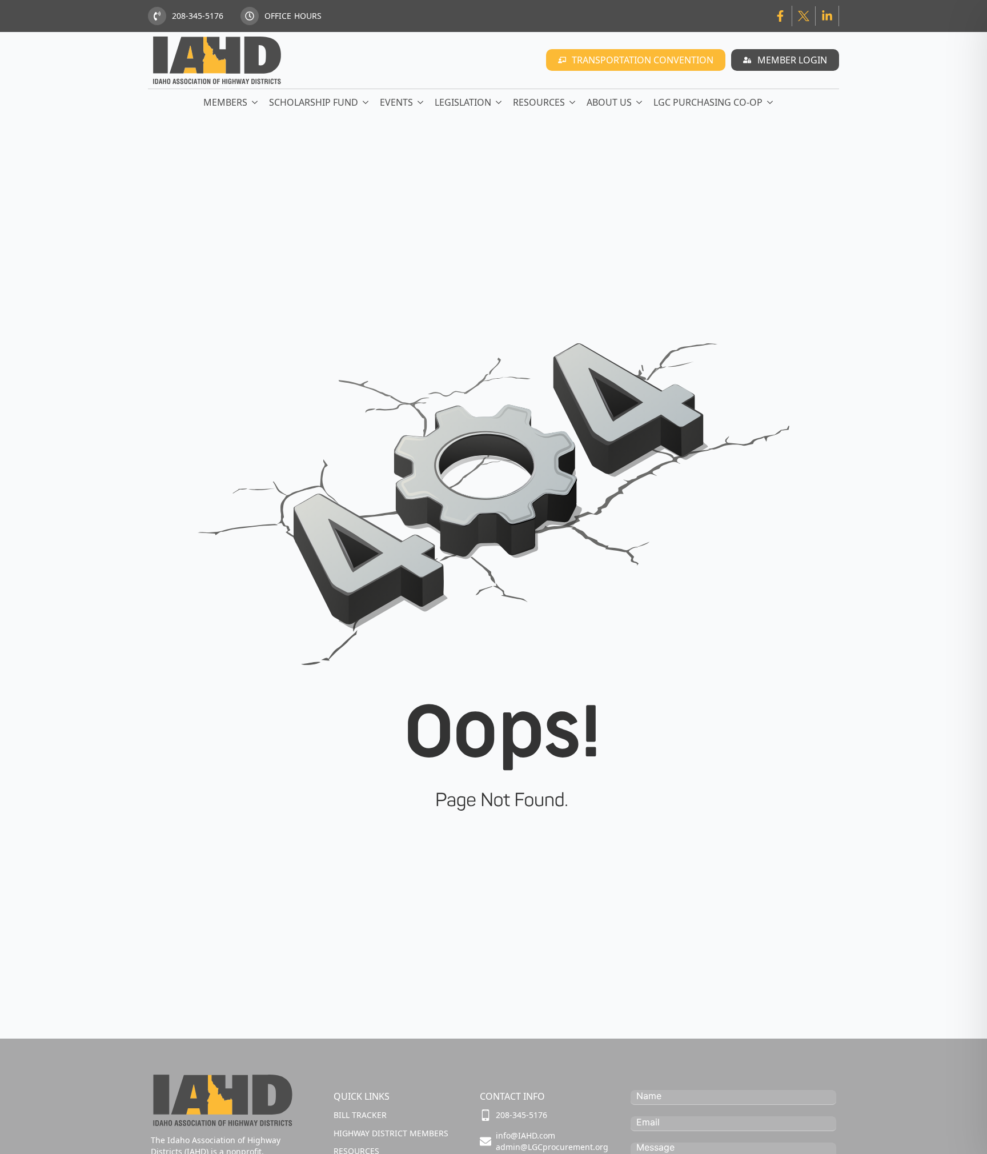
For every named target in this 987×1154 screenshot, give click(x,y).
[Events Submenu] (421, 102)
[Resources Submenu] (573, 102)
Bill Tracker (360, 1114)
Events (396, 102)
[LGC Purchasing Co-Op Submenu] (771, 102)
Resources (539, 102)
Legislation (463, 102)
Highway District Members (391, 1133)
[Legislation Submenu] (499, 102)
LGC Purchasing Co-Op (708, 102)
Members (225, 102)
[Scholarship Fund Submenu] (366, 102)
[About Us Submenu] (640, 102)
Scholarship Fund (313, 102)
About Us (609, 102)
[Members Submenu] (255, 102)
